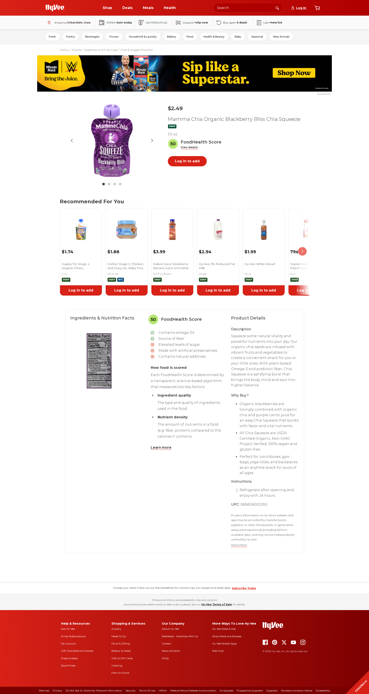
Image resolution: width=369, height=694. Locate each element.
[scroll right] (302, 251)
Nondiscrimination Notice (296, 690)
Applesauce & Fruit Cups (101, 49)
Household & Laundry (143, 36)
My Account (68, 643)
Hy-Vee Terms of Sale (216, 604)
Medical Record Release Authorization (193, 690)
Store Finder (68, 665)
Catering (116, 665)
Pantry (70, 36)
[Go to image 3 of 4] (114, 184)
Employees (226, 690)
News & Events (171, 650)
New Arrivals (281, 36)
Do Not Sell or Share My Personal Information (94, 690)
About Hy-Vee (170, 628)
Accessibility (323, 690)
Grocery (116, 628)
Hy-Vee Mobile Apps (224, 643)
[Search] (277, 7)
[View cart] (317, 8)
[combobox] (248, 8)
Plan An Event (120, 672)
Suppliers (272, 690)
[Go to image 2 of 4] (109, 184)
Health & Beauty (214, 36)
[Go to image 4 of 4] (120, 184)
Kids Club (218, 650)
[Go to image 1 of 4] (103, 184)
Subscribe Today (244, 588)
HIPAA (163, 690)
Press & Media (69, 658)
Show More (239, 545)
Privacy (57, 690)
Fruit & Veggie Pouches (137, 49)
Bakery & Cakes (120, 650)
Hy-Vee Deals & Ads (224, 628)
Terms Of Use (147, 690)
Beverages (92, 36)
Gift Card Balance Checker (77, 650)
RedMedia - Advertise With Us (180, 636)
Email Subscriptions (73, 636)
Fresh (52, 36)
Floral (189, 36)
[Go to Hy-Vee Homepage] (55, 7)
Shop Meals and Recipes (226, 636)
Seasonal (257, 36)
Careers (166, 643)
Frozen (114, 36)
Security (131, 690)
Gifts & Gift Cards (122, 658)
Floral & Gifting (120, 643)
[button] (189, 147)
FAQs (165, 658)
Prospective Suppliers (250, 690)
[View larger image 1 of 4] (111, 140)
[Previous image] (71, 140)
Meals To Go (118, 636)
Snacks (76, 49)
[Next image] (152, 140)
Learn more (161, 447)
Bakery (171, 36)
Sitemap (44, 690)
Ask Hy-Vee (68, 628)
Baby (238, 36)
